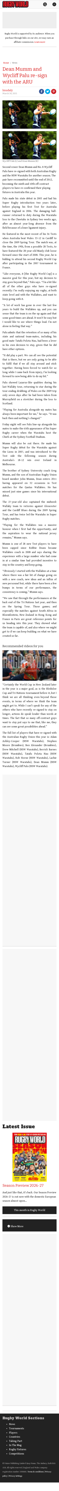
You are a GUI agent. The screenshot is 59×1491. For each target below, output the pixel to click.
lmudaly (7, 90)
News (14, 63)
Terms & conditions (36, 1472)
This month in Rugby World (29, 1210)
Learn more (39, 42)
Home (6, 63)
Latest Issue (18, 1126)
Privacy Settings (15, 1476)
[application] (29, 665)
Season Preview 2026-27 (23, 1185)
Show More (16, 1226)
